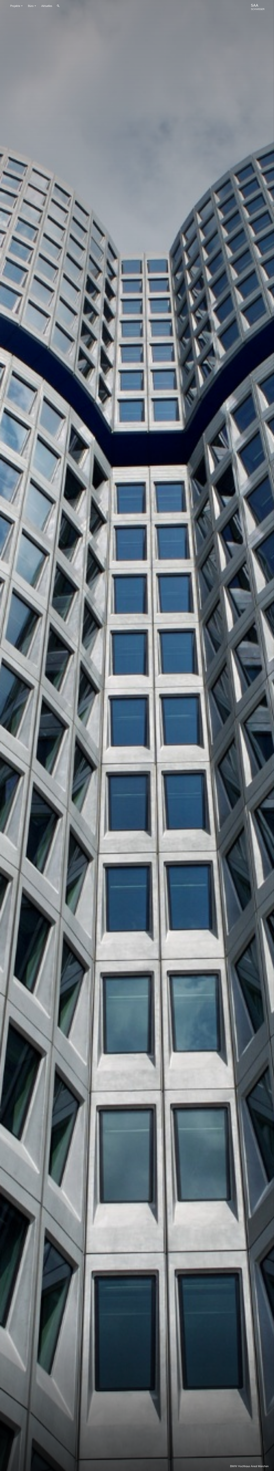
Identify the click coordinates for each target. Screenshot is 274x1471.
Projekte (17, 6)
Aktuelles (46, 6)
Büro (32, 6)
